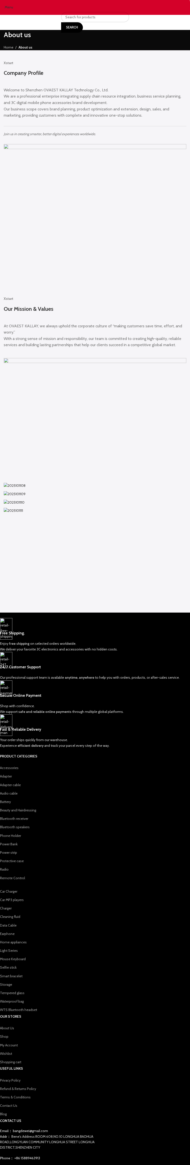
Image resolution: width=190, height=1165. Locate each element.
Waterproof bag (12, 1001)
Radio (4, 869)
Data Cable (8, 925)
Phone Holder (10, 835)
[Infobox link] (91, 635)
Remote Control (12, 878)
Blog (3, 1114)
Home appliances (13, 942)
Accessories (9, 768)
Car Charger (8, 891)
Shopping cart (10, 1062)
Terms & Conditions (15, 1097)
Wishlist (6, 1053)
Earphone (7, 934)
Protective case (12, 861)
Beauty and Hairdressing (18, 810)
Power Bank (9, 844)
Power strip (8, 852)
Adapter (6, 776)
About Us (7, 1028)
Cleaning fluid (10, 916)
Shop (4, 1036)
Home (8, 47)
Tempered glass (12, 993)
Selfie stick (8, 967)
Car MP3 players (12, 900)
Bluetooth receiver (14, 818)
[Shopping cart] (186, 7)
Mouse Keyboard (13, 959)
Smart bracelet (11, 976)
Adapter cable (10, 785)
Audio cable (9, 793)
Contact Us (8, 1105)
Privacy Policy (10, 1080)
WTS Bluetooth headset (18, 1010)
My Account (9, 1045)
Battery (5, 802)
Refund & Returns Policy (18, 1089)
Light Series (9, 950)
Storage (6, 984)
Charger (6, 908)
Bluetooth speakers (15, 827)
